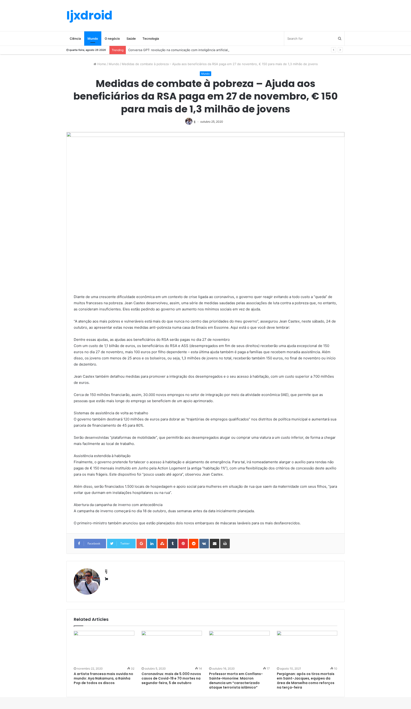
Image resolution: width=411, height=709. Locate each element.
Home (101, 64)
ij (194, 121)
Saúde (131, 38)
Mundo (93, 38)
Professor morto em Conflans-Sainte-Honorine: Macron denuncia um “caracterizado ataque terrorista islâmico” (236, 680)
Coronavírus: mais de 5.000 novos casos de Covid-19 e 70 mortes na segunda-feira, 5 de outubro (171, 678)
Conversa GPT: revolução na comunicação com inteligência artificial (178, 50)
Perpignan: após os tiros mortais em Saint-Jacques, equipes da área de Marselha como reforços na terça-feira (305, 680)
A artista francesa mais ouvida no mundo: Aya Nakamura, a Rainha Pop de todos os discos (103, 678)
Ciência (75, 38)
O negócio (112, 38)
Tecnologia (150, 38)
